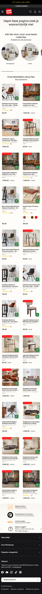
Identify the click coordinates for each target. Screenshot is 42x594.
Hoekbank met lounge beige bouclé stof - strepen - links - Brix (30, 458)
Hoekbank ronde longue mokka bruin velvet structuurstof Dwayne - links (31, 424)
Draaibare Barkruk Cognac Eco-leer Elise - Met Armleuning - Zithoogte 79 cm (10, 322)
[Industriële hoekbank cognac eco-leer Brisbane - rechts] (31, 161)
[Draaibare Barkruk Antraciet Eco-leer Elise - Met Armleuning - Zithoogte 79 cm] (10, 273)
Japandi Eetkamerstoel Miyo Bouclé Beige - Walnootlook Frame (31, 356)
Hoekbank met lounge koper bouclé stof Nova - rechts (10, 390)
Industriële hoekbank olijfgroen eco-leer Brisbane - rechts (9, 174)
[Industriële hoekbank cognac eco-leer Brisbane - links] (31, 92)
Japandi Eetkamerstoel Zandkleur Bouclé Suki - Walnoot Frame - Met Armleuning (31, 141)
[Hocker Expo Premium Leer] (31, 195)
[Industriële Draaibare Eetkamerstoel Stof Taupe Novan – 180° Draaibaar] (10, 410)
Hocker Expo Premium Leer (30, 207)
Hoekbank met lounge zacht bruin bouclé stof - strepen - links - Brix (10, 458)
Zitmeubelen (10, 64)
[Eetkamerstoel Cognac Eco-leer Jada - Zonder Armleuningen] (10, 92)
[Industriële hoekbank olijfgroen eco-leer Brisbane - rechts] (10, 161)
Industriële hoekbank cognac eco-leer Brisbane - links (30, 105)
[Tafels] (30, 52)
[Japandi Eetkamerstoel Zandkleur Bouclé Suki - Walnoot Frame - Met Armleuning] (31, 127)
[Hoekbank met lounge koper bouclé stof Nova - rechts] (10, 377)
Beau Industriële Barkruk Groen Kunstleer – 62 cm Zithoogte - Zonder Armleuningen (10, 252)
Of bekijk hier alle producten (21, 40)
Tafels (30, 64)
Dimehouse (9, 586)
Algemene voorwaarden (17, 589)
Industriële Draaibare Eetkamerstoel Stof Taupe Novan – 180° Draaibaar (9, 424)
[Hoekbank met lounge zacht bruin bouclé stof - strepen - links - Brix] (10, 445)
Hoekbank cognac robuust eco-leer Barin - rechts (10, 140)
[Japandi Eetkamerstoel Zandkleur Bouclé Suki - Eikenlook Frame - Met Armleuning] (10, 344)
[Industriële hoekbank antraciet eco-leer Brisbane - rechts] (31, 479)
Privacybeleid (5, 589)
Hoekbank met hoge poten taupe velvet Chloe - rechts (30, 390)
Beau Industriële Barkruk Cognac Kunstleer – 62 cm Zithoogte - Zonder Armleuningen (10, 208)
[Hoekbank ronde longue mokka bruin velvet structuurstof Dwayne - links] (31, 410)
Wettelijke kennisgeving (32, 589)
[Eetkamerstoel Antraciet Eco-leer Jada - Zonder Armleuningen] (31, 273)
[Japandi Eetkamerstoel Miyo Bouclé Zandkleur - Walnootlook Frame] (31, 308)
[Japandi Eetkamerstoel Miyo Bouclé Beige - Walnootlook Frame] (31, 344)
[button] (39, 11)
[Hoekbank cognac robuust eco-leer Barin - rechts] (10, 127)
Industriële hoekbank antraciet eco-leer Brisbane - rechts (30, 491)
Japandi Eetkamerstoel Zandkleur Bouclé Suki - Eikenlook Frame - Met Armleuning (10, 357)
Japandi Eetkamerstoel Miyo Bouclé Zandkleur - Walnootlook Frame (31, 321)
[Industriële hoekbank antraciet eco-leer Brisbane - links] (10, 479)
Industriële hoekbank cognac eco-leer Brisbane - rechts (30, 174)
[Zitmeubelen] (10, 52)
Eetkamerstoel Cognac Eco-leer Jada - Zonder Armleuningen (10, 105)
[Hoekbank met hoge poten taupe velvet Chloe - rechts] (31, 377)
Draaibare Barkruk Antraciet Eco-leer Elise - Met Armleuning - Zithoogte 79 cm (10, 287)
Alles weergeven (21, 79)
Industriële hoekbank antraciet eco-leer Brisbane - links (9, 491)
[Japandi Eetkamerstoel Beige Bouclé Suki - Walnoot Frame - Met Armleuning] (31, 238)
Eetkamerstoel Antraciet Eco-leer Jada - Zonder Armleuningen (31, 286)
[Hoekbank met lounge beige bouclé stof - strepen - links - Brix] (31, 445)
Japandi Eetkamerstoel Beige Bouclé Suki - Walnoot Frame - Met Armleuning (31, 252)
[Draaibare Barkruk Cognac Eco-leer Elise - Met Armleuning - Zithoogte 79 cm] (10, 308)
